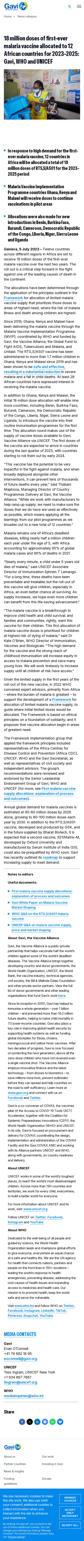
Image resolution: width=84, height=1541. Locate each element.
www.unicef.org (35, 1209)
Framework (13, 298)
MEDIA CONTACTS (20, 1334)
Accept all (70, 1525)
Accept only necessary (70, 1512)
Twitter (35, 1098)
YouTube (36, 1222)
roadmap (50, 857)
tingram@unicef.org (20, 1382)
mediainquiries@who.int (24, 1396)
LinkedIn (47, 1311)
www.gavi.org (18, 1093)
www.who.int (24, 1306)
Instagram (15, 1222)
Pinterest (15, 1316)
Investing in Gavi (52, 1464)
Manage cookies (70, 1499)
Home (8, 16)
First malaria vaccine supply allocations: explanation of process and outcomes (40, 793)
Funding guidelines (10, 1481)
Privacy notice (16, 1536)
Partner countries (15, 1464)
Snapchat (30, 1316)
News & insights (14, 1471)
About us (9, 1456)
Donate (46, 1478)
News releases (27, 16)
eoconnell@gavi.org (20, 1359)
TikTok (61, 1311)
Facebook (15, 1098)
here (61, 996)
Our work (48, 1456)
